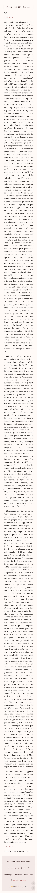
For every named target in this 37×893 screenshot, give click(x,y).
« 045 (6, 17)
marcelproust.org (19, 880)
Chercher (26, 7)
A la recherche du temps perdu (18, 861)
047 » (11, 17)
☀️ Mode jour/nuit (15, 886)
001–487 (17, 7)
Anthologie (8, 875)
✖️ (25, 886)
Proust (9, 7)
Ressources (28, 875)
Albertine (18, 875)
